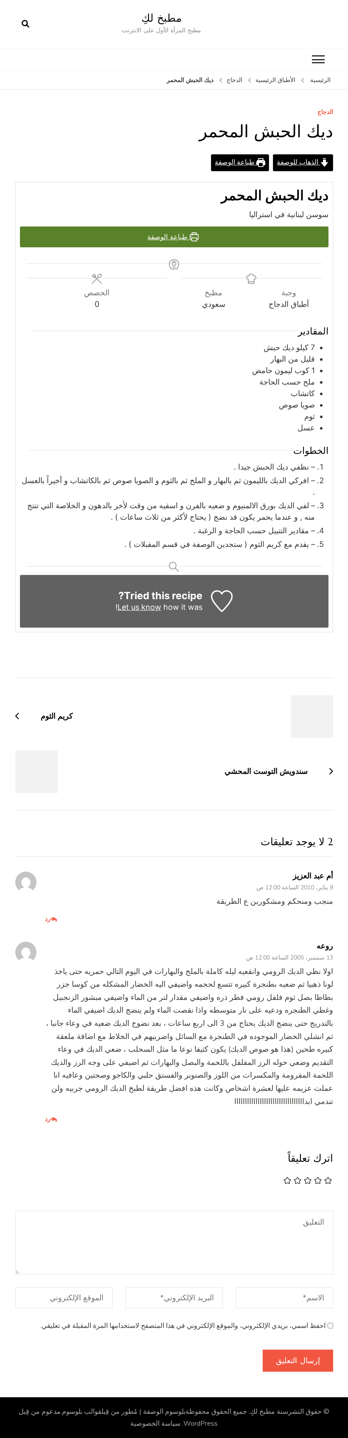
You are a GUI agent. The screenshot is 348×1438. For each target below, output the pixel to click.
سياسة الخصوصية (155, 1423)
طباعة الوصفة (235, 162)
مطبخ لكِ (161, 18)
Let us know (139, 607)
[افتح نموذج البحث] (25, 24)
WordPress (200, 1423)
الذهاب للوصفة (298, 162)
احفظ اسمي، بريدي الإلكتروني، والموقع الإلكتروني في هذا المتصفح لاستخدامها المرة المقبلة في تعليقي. (183, 1325)
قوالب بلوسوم (81, 1411)
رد (48, 919)
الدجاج (325, 112)
